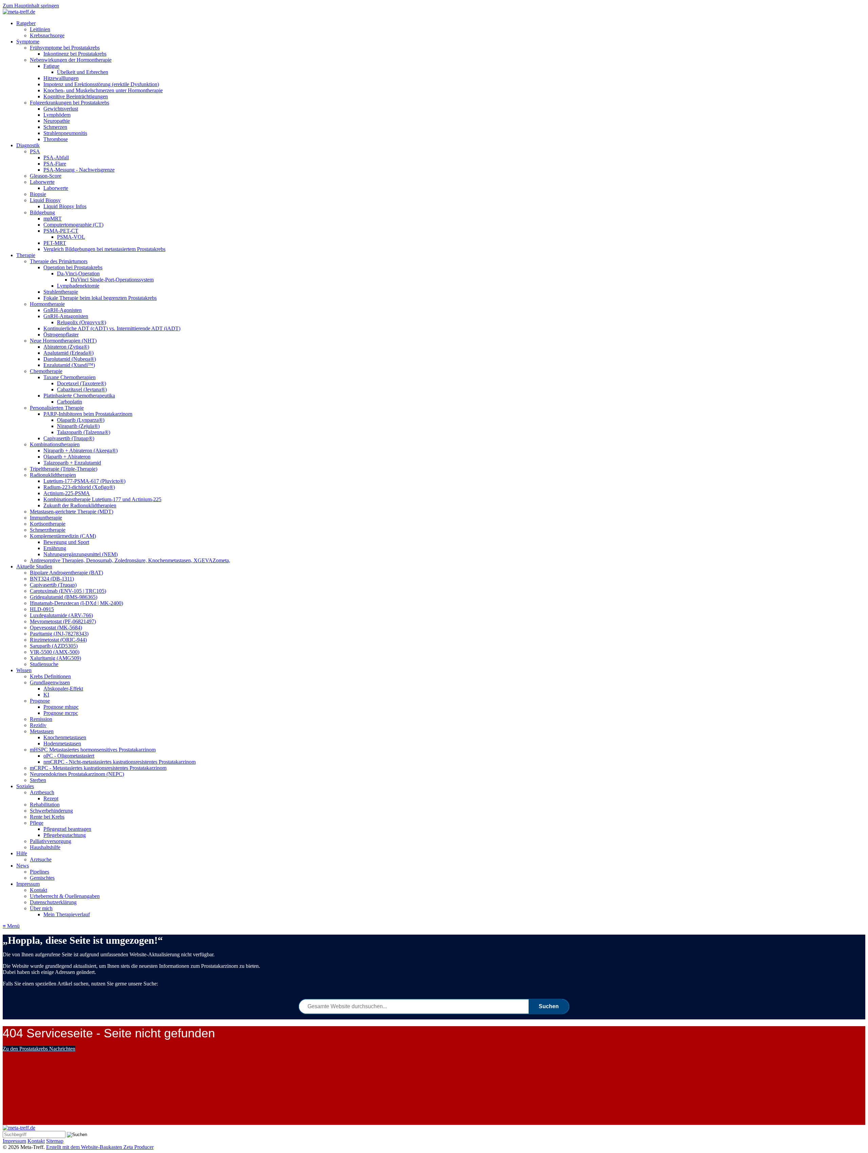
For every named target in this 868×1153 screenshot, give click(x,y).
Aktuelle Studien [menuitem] (34, 566)
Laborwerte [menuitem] (42, 182)
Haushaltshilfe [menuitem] (45, 847)
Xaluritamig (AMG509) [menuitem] (55, 658)
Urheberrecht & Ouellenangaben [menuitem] (65, 896)
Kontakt (36, 1141)
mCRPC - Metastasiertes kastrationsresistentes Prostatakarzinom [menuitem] (98, 768)
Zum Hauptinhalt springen (31, 5)
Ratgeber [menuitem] (26, 23)
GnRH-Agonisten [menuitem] (62, 310)
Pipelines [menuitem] (39, 872)
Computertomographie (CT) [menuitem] (73, 225)
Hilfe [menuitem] (21, 853)
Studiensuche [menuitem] (44, 664)
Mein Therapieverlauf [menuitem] (66, 914)
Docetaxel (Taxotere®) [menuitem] (81, 383)
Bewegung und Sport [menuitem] (66, 542)
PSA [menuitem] (35, 151)
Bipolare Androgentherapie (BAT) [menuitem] (66, 572)
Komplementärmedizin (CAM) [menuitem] (63, 536)
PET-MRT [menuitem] (54, 243)
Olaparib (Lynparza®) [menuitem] (80, 420)
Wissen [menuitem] (24, 670)
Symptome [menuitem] (27, 41)
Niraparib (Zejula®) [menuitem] (78, 426)
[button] (39, 1049)
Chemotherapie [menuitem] (46, 371)
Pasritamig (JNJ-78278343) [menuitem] (59, 634)
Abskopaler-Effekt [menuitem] (63, 688)
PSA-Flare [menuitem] (54, 164)
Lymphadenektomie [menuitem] (78, 286)
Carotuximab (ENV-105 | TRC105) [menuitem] (68, 591)
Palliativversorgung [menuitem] (50, 841)
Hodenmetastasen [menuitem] (62, 743)
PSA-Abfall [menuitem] (56, 157)
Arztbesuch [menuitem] (42, 792)
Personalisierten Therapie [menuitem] (57, 408)
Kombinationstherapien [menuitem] (55, 444)
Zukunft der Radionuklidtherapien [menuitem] (79, 505)
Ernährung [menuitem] (54, 548)
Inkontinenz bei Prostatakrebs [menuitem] (74, 54)
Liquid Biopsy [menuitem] (45, 200)
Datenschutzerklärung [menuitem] (53, 902)
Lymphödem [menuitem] (57, 115)
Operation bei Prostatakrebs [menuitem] (72, 267)
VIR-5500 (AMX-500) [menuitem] (54, 652)
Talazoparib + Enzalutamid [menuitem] (72, 463)
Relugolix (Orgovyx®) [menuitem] (81, 322)
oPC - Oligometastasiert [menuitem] (68, 756)
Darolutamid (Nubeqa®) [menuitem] (69, 359)
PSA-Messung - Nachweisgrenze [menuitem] (79, 170)
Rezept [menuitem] (50, 798)
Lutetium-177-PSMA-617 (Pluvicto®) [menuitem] (84, 481)
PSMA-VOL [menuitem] (71, 237)
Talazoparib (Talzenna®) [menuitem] (83, 432)
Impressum (14, 1141)
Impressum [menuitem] (28, 884)
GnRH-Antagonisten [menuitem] (65, 316)
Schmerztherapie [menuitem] (47, 530)
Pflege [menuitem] (36, 823)
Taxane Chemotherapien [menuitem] (69, 377)
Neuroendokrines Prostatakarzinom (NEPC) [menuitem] (77, 774)
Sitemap (54, 1141)
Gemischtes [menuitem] (42, 878)
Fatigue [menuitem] (51, 66)
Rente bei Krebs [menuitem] (47, 817)
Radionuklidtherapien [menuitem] (53, 475)
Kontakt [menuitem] (38, 890)
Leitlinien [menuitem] (40, 29)
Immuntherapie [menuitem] (46, 518)
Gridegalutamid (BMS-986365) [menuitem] (63, 597)
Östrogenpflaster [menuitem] (61, 334)
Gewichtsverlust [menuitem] (60, 109)
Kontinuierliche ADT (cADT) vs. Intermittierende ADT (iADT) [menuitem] (111, 328)
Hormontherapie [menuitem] (47, 304)
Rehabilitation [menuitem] (45, 804)
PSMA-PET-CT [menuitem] (60, 231)
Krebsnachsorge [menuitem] (47, 35)
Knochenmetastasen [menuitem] (64, 737)
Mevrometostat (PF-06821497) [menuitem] (63, 621)
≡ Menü (11, 926)
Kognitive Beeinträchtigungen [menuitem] (75, 96)
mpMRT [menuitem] (52, 218)
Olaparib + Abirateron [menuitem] (67, 457)
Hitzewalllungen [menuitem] (61, 78)
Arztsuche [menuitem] (41, 859)
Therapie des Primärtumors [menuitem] (58, 261)
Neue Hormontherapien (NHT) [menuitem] (63, 341)
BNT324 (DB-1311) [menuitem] (52, 579)
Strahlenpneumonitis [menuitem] (65, 133)
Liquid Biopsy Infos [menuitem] (64, 206)
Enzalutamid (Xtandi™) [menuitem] (69, 365)
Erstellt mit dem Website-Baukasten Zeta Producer (100, 1147)
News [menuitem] (22, 865)
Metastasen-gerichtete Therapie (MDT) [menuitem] (71, 511)
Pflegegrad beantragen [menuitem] (67, 829)
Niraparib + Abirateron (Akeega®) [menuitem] (80, 450)
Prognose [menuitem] (40, 701)
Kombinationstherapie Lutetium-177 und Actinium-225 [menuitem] (102, 499)
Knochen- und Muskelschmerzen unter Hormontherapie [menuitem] (103, 90)
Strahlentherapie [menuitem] (60, 292)
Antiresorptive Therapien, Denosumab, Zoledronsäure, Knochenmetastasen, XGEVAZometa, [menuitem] (130, 560)
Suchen (549, 1006)
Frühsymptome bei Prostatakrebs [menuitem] (65, 48)
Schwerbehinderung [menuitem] (51, 811)
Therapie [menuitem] (25, 255)
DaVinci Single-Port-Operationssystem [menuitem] (112, 279)
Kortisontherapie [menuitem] (47, 524)
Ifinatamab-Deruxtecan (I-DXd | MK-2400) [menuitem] (76, 603)
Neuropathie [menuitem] (56, 121)
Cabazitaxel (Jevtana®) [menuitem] (82, 389)
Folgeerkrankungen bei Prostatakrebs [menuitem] (69, 102)
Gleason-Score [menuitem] (45, 176)
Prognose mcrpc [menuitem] (60, 713)
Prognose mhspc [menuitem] (61, 707)
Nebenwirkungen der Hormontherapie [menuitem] (71, 60)
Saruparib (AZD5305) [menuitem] (54, 646)
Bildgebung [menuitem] (42, 212)
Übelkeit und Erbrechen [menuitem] (82, 72)
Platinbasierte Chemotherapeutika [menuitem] (79, 395)
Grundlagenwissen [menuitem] (50, 682)
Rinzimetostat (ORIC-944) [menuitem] (58, 640)
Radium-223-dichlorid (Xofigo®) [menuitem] (79, 487)
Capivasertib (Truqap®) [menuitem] (68, 438)
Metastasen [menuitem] (42, 731)
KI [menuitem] (46, 695)
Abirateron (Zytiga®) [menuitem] (66, 347)
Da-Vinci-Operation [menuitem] (78, 273)
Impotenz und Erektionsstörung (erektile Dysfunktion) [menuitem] (101, 84)
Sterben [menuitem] (38, 780)
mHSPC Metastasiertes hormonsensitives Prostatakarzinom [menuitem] (93, 750)
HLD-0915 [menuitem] (42, 609)
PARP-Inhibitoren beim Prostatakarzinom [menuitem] (87, 414)
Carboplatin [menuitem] (69, 402)
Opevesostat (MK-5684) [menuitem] (56, 627)
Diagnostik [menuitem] (28, 145)
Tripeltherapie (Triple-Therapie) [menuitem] (63, 469)
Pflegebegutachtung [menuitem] (64, 835)
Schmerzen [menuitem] (55, 127)
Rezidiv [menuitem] (38, 725)
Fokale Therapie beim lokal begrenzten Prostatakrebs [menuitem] (100, 298)
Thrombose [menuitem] (55, 139)
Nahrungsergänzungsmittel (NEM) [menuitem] (80, 554)
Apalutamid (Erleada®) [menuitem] (68, 353)
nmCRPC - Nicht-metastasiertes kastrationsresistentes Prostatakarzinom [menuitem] (119, 762)
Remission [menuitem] (41, 719)
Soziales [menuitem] (25, 786)
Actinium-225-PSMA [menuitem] (66, 493)
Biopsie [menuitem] (38, 194)
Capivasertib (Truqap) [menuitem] (53, 585)
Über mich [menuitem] (41, 908)
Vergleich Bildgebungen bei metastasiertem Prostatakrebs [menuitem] (104, 249)
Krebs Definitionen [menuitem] (50, 676)
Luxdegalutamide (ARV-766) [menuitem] (61, 615)
